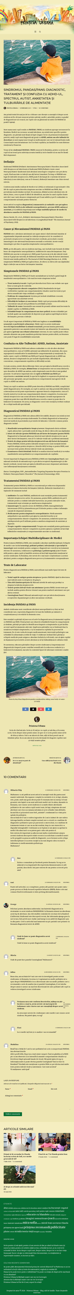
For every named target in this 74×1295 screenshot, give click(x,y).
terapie (36, 1232)
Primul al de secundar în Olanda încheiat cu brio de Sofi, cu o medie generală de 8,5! (18, 1156)
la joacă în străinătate (61, 1219)
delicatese (18, 1215)
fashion (15, 1219)
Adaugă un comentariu (14, 1096)
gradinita (22, 1219)
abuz (6, 1208)
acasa (10, 1208)
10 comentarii (43, 108)
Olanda (64, 1223)
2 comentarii (53, 1157)
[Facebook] (25, 709)
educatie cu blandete (37, 1214)
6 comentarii (17, 1161)
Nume (8, 1089)
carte (17, 1211)
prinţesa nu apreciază (13, 1227)
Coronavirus (7, 1215)
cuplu (13, 1215)
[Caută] (40, 31)
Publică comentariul (13, 1114)
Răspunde (66, 790)
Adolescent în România (29, 1208)
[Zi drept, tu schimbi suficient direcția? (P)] (20, 1175)
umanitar (42, 1231)
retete (12, 1232)
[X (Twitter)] (33, 709)
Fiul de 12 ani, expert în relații (30, 1282)
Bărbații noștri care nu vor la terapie (32, 1277)
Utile (35, 108)
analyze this (46, 1208)
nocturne (57, 1223)
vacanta (48, 1232)
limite (5, 1223)
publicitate (58, 1227)
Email (31, 1089)
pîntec (7, 1231)
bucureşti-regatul (59, 1208)
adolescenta (17, 1208)
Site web (54, 1089)
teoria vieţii (27, 1231)
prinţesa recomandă (37, 1227)
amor (40, 1208)
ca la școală (11, 1211)
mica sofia (30, 1222)
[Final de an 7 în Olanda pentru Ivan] (54, 1142)
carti (21, 1211)
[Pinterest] (41, 709)
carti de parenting (30, 1211)
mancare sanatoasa (15, 1223)
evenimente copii (8, 1218)
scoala (18, 1231)
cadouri (6, 1211)
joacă (51, 1218)
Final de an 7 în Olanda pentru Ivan (52, 1154)
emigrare (63, 1215)
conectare (59, 1211)
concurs (52, 1211)
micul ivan (46, 1223)
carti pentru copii (42, 1211)
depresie (23, 1215)
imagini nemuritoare (37, 1218)
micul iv (39, 1223)
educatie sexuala (55, 1215)
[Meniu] (35, 32)
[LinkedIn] (48, 709)
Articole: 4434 (37, 745)
